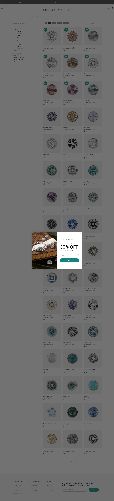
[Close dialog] (80, 234)
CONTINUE (69, 260)
